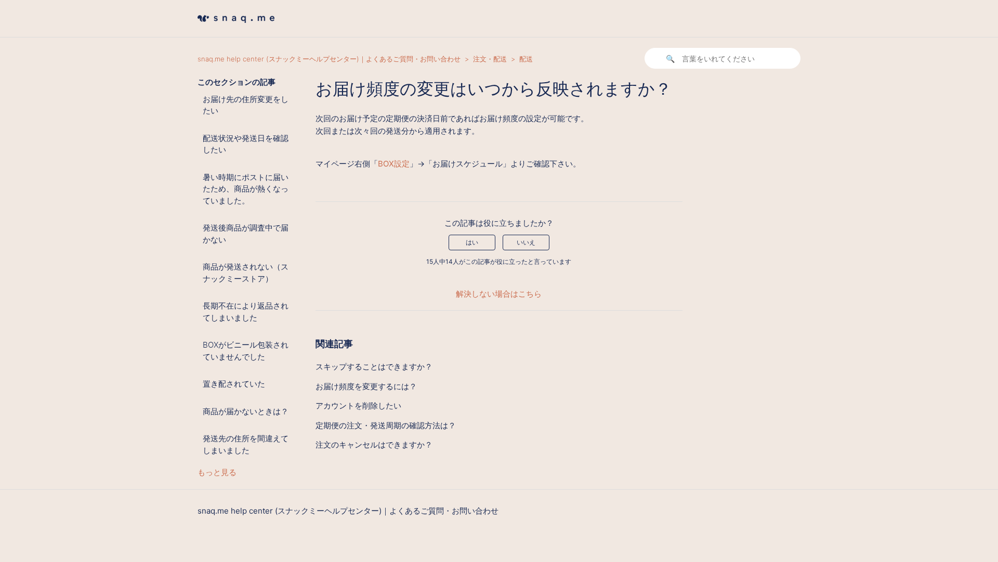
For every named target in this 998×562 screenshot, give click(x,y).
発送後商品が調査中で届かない (245, 234)
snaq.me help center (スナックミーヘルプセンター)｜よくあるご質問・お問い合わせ (329, 59)
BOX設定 (394, 164)
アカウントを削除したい (358, 406)
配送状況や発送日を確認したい (245, 144)
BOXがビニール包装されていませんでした (245, 351)
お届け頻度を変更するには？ (366, 386)
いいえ (526, 242)
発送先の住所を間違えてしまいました (245, 444)
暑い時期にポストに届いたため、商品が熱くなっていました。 (245, 189)
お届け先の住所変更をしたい (245, 105)
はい (472, 242)
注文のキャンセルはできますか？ (374, 445)
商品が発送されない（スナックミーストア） (245, 273)
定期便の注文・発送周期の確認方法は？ (386, 425)
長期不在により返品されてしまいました (245, 312)
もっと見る (217, 472)
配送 (526, 59)
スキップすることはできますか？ (374, 367)
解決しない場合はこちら (499, 294)
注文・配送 (490, 59)
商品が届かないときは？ (245, 411)
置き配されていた (234, 384)
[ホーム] (236, 26)
